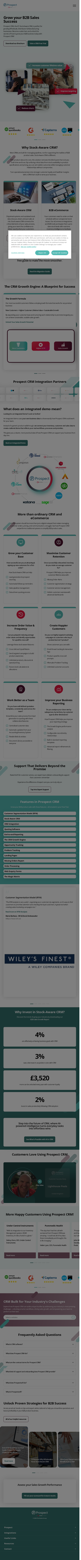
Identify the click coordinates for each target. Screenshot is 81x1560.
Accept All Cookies (60, 253)
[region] (39, 244)
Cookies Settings (17, 253)
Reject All (42, 253)
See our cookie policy (28, 247)
